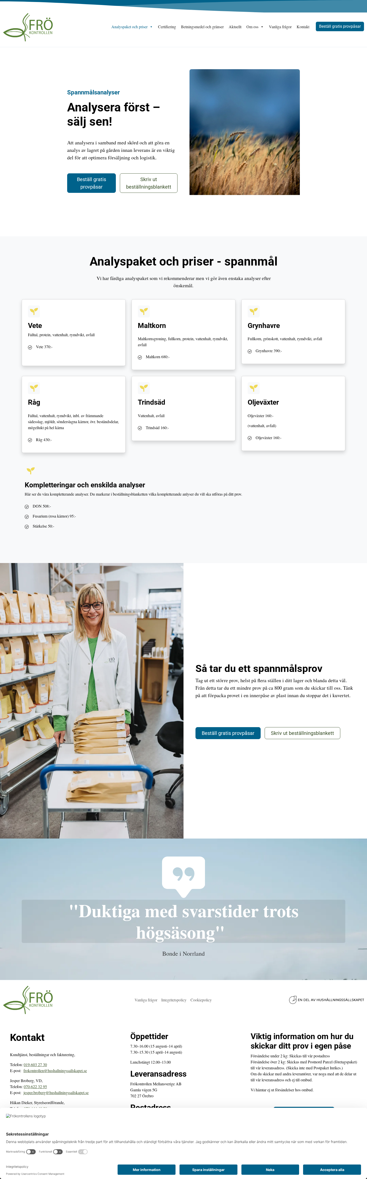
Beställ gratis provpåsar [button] (340, 26)
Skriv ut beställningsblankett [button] (148, 183)
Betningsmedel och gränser (202, 26)
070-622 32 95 (35, 1086)
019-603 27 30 (35, 1064)
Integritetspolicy (173, 999)
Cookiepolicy (201, 999)
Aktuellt (235, 26)
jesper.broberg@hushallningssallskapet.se (56, 1092)
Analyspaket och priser (129, 26)
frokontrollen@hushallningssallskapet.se (55, 1070)
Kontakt (303, 26)
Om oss (252, 26)
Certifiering (167, 26)
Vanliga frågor (280, 26)
